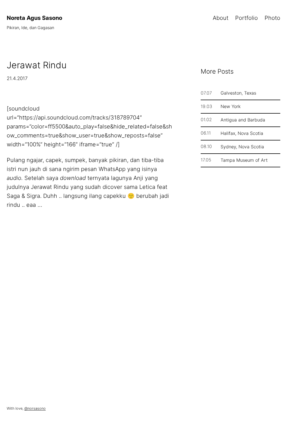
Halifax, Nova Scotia (242, 133)
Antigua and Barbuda (243, 119)
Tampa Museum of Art (244, 160)
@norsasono (35, 408)
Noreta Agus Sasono (34, 18)
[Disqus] (90, 304)
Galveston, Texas (238, 92)
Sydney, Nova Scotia (242, 146)
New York (230, 106)
